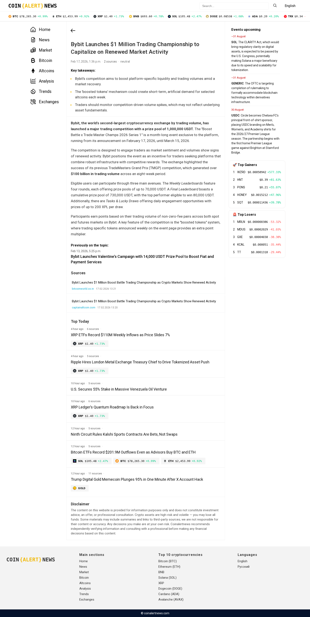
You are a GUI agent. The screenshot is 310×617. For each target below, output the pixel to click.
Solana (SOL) (167, 578)
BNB (161, 572)
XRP (161, 583)
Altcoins (46, 70)
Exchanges (49, 101)
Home (44, 29)
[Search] (275, 6)
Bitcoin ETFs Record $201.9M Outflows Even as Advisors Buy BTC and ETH (133, 452)
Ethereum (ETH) (169, 567)
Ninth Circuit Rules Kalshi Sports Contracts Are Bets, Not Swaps (124, 434)
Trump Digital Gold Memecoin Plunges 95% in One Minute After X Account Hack (137, 479)
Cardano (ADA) (168, 594)
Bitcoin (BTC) (167, 561)
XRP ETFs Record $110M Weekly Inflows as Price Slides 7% (120, 335)
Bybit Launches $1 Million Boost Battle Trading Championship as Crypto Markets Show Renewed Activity (144, 282)
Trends (45, 91)
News (44, 39)
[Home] (73, 31)
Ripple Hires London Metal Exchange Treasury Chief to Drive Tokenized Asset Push (140, 362)
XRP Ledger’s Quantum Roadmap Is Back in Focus (112, 407)
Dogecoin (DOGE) (170, 588)
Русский (243, 567)
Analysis (46, 81)
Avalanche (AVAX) (170, 599)
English (242, 561)
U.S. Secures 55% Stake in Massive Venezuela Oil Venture (119, 389)
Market (45, 50)
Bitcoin (45, 60)
